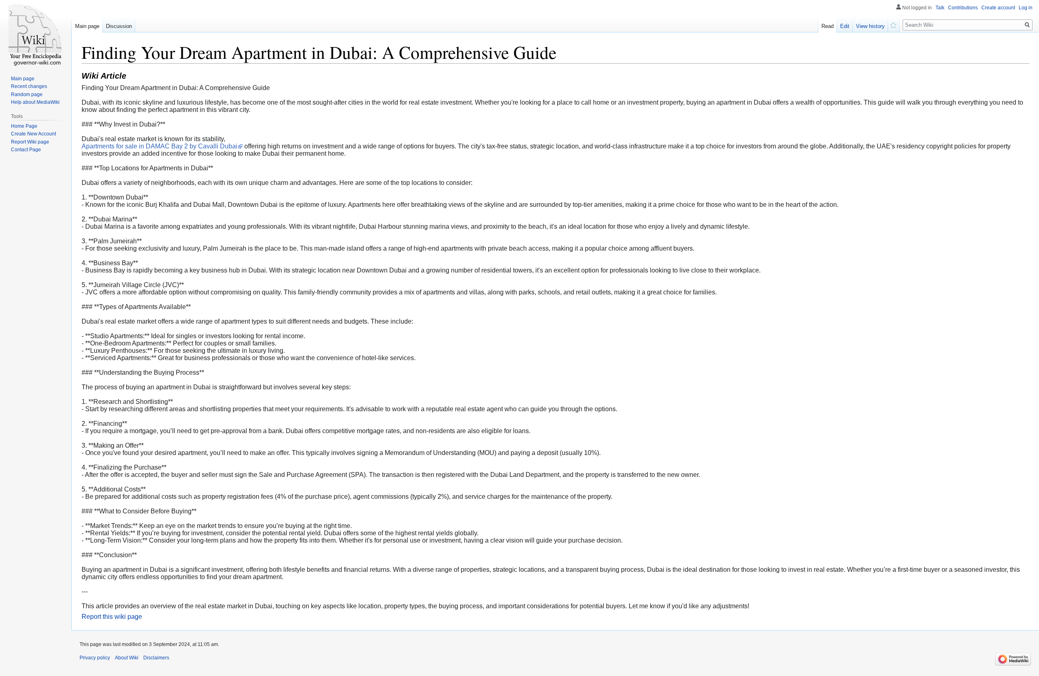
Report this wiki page (112, 616)
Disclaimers (156, 658)
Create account (998, 8)
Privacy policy (95, 658)
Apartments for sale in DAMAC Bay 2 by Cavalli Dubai (159, 146)
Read (827, 26)
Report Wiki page (30, 142)
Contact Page (26, 149)
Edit (844, 26)
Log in (1026, 8)
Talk (940, 8)
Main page (87, 26)
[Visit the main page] (35, 32)
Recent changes (29, 86)
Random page (27, 94)
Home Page (24, 126)
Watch (893, 24)
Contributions (963, 8)
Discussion (119, 26)
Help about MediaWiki (35, 102)
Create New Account (33, 134)
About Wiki (126, 658)
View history (870, 26)
